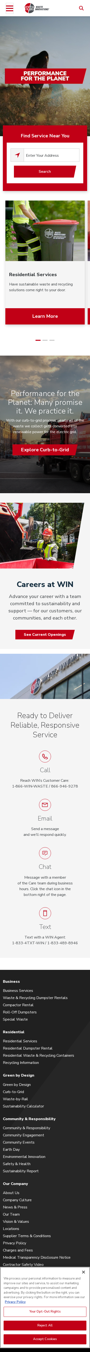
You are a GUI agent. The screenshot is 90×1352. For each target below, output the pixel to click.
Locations (11, 1228)
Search (45, 171)
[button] (45, 872)
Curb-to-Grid (13, 1092)
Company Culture (17, 1200)
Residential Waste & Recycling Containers (38, 1055)
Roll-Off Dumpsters (20, 1012)
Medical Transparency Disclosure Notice (37, 1257)
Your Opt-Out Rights (45, 1311)
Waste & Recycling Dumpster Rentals (35, 997)
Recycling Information (21, 1062)
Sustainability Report (21, 1171)
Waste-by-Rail (15, 1099)
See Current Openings (45, 634)
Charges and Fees (18, 1250)
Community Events (19, 1142)
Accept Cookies (45, 1339)
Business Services (18, 990)
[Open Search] (81, 8)
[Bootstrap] (37, 8)
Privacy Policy (14, 1243)
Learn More (45, 316)
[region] (45, 1307)
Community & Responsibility (26, 1128)
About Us (11, 1193)
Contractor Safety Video (23, 1264)
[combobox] (51, 155)
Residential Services (20, 1041)
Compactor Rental (18, 1005)
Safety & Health (16, 1164)
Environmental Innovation (24, 1156)
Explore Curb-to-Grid (45, 450)
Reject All (45, 1325)
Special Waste (15, 1019)
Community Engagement (23, 1135)
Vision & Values (16, 1221)
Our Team (11, 1214)
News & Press (15, 1207)
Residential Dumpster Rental (28, 1048)
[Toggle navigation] (9, 8)
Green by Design (17, 1084)
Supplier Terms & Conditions (27, 1236)
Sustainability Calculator (23, 1106)
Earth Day (11, 1149)
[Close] (83, 1272)
